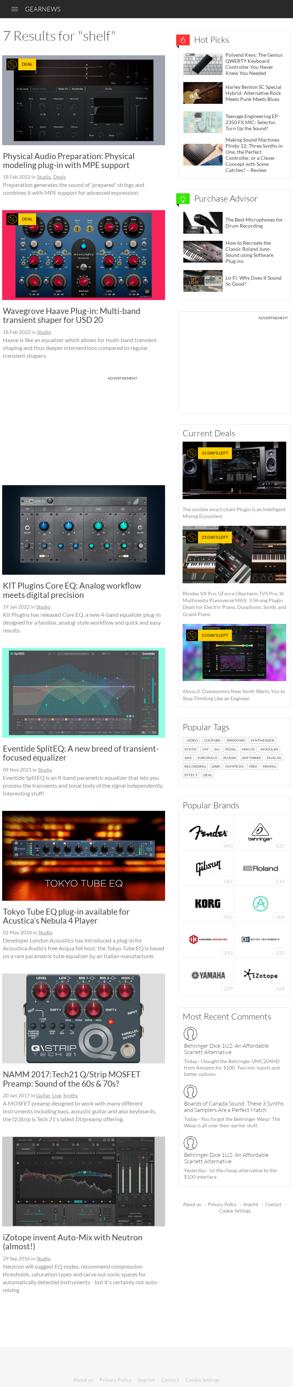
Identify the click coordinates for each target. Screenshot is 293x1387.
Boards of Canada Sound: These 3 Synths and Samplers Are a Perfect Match (234, 1106)
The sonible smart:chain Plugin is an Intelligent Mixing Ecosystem (234, 484)
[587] (208, 867)
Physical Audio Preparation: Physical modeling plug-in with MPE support (69, 160)
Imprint (250, 1204)
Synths (70, 1095)
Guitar (43, 1095)
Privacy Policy (222, 1204)
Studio (44, 177)
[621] (260, 832)
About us (192, 1204)
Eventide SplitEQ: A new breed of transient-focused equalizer (81, 752)
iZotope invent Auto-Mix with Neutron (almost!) (73, 1241)
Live (56, 1095)
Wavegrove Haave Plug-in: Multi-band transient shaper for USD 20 (71, 315)
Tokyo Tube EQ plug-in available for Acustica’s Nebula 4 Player (66, 915)
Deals (59, 177)
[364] (260, 903)
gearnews (42, 9)
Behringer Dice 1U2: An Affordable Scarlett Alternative (226, 1049)
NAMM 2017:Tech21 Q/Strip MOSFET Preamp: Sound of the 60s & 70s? (72, 1078)
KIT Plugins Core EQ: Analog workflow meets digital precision (72, 589)
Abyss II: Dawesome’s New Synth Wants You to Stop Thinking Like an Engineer (234, 666)
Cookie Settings (235, 1211)
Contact (273, 1204)
